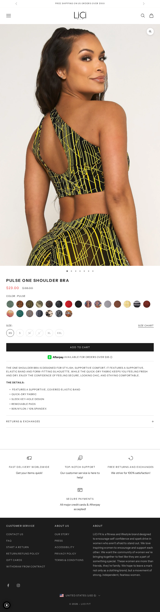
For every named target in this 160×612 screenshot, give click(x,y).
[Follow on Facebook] (8, 585)
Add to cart (80, 347)
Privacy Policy (65, 553)
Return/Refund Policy (22, 553)
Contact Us (14, 534)
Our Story (62, 534)
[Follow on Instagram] (18, 585)
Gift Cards (14, 560)
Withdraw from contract (25, 566)
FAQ (9, 540)
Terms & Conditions (69, 560)
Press (59, 540)
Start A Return (17, 547)
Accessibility (64, 547)
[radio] (10, 304)
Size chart (146, 325)
